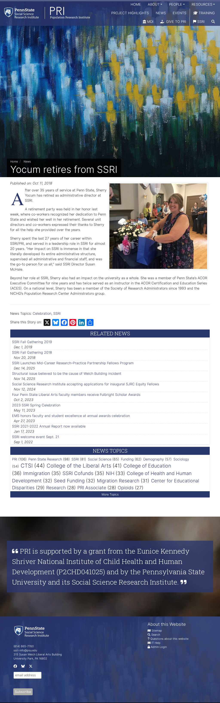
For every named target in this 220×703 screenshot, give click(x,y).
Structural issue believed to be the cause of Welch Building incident (66, 373)
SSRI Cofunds (78, 473)
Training (206, 13)
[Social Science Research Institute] (32, 631)
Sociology (181, 459)
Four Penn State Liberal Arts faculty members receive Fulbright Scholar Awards (76, 394)
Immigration (36, 473)
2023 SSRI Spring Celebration (36, 405)
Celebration (42, 313)
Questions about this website (169, 638)
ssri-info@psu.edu (25, 650)
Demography (153, 459)
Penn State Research (45, 459)
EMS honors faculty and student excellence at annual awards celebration (71, 415)
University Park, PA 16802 (30, 658)
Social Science (99, 459)
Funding (127, 459)
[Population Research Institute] (45, 12)
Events (179, 13)
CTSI (27, 465)
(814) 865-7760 (24, 646)
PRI (14, 459)
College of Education (147, 466)
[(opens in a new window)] (15, 666)
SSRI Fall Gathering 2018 (32, 352)
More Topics (110, 494)
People (175, 4)
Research (56, 487)
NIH (110, 473)
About (154, 4)
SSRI (200, 21)
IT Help (155, 642)
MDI (149, 21)
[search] (213, 21)
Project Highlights (130, 13)
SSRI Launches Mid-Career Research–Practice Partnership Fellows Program (73, 363)
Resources (202, 4)
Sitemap (156, 630)
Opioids (126, 487)
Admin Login (159, 647)
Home (136, 4)
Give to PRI (175, 21)
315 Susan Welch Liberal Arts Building (38, 654)
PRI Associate (91, 487)
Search (155, 634)
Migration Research (118, 480)
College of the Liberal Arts (79, 466)
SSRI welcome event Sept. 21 (35, 437)
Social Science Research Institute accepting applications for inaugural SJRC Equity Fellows (85, 384)
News (161, 13)
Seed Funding (69, 480)
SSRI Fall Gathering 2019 (32, 342)
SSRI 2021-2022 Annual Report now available (49, 426)
